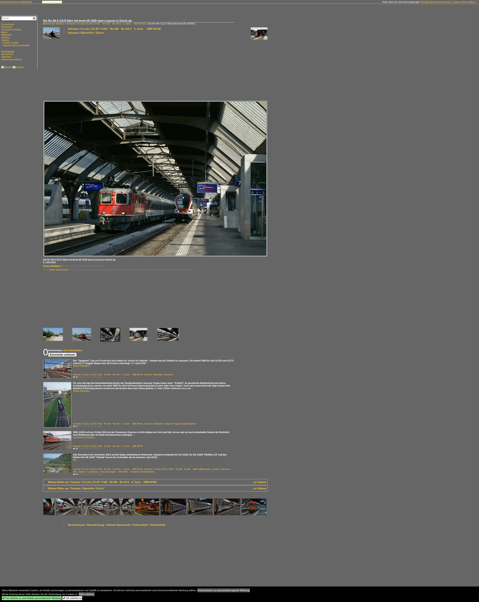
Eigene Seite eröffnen (465, 2)
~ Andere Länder (9, 42)
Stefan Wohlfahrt (52, 266)
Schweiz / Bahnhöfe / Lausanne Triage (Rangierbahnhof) (170, 424)
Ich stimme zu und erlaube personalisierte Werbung (31, 598)
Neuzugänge (8, 51)
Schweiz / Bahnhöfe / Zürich (86, 32)
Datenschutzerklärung (11, 59)
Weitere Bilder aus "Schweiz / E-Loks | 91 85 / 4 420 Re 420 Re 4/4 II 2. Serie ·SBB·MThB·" (103, 482)
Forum (46, 2)
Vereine (5, 40)
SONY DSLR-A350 (58, 270)
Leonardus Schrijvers (84, 437)
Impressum (56, 2)
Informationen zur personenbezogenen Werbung (223, 590)
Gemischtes (7, 54)
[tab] (155, 482)
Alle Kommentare (72, 350)
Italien (4, 32)
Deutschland (7, 24)
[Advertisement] (155, 67)
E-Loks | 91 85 (85, 23)
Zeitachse (6, 57)
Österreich (6, 35)
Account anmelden (441, 2)
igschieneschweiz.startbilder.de (16, 2)
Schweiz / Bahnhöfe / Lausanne (158, 374)
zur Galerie (259, 482)
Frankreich (6, 27)
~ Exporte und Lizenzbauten (15, 45)
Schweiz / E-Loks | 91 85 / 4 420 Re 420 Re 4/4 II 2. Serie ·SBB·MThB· (115, 28)
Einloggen (425, 2)
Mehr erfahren (86, 594)
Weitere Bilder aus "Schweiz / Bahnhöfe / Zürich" (76, 488)
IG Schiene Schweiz (11, 29)
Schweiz (71, 23)
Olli (74, 460)
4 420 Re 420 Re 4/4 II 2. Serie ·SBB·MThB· (120, 23)
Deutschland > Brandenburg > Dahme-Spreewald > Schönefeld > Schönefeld (116, 524)
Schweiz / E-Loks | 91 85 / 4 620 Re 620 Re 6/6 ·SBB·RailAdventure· (177, 469)
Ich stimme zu (72, 598)
